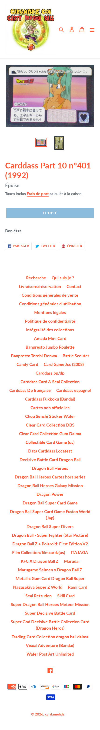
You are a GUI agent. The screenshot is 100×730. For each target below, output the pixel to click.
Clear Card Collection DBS (50, 424)
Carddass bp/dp (50, 373)
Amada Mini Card (50, 338)
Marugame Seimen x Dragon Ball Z (50, 569)
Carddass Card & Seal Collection (50, 381)
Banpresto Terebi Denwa (34, 355)
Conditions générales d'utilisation (50, 303)
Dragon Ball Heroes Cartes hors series (50, 476)
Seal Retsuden (38, 595)
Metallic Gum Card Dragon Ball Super (50, 578)
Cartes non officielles (50, 407)
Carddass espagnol (73, 390)
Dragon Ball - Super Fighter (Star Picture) (50, 535)
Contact (74, 286)
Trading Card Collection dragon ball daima (50, 636)
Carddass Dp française (30, 390)
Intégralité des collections (50, 329)
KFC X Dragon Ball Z (39, 561)
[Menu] (92, 29)
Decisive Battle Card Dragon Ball (50, 459)
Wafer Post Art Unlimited (50, 654)
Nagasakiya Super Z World (37, 587)
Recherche (36, 277)
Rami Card (77, 587)
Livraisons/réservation (40, 286)
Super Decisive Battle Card (50, 613)
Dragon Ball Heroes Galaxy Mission (50, 485)
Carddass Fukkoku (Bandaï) (50, 399)
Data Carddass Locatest (50, 450)
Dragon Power (50, 494)
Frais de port (38, 193)
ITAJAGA (79, 552)
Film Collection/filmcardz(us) (38, 552)
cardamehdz (54, 714)
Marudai (72, 561)
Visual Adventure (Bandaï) (50, 645)
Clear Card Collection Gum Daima (50, 433)
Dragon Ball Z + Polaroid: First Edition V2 (50, 543)
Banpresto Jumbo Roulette (50, 347)
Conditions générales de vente (50, 295)
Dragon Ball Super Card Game (50, 502)
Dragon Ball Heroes (50, 468)
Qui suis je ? (63, 277)
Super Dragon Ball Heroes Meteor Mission (50, 604)
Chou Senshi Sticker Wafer (50, 416)
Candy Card (27, 364)
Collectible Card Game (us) (50, 442)
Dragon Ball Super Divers (50, 526)
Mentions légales (50, 312)
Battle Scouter (76, 355)
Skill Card (66, 595)
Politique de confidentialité (50, 321)
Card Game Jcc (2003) (64, 364)
